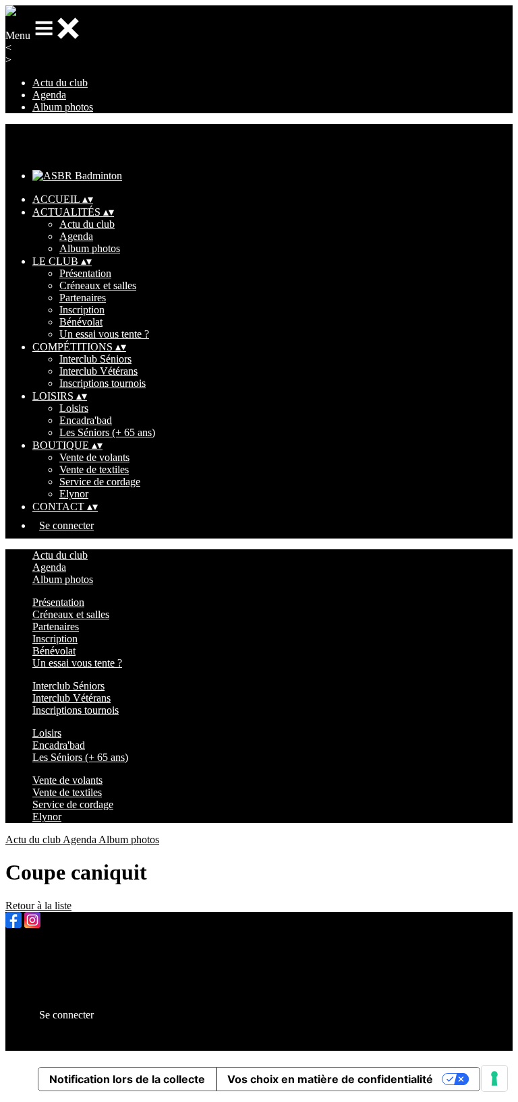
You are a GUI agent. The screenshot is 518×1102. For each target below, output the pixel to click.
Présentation (85, 273)
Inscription (82, 309)
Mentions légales (68, 971)
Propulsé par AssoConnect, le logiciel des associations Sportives (168, 1044)
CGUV (48, 983)
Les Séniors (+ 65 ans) (107, 432)
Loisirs (73, 408)
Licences (51, 959)
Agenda (49, 94)
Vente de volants (94, 457)
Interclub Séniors (95, 359)
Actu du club (60, 82)
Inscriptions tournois (102, 383)
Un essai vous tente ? (104, 334)
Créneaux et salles (97, 285)
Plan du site (57, 947)
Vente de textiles (94, 469)
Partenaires (82, 297)
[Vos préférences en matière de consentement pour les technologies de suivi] (494, 1078)
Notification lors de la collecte (127, 1079)
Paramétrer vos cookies (81, 996)
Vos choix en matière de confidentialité (330, 1079)
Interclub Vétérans (98, 371)
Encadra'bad (85, 420)
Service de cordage (99, 481)
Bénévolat (81, 322)
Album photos (62, 107)
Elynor (73, 493)
